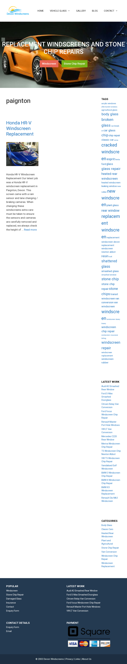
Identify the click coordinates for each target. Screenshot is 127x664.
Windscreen (49, 63)
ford (103, 164)
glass (109, 164)
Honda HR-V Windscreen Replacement (20, 128)
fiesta (117, 159)
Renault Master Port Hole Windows (83, 607)
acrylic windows (108, 103)
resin (104, 256)
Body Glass (106, 525)
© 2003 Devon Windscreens (50, 659)
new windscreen (110, 197)
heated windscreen (110, 182)
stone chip (110, 279)
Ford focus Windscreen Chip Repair (109, 414)
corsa (116, 140)
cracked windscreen (110, 151)
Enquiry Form (12, 611)
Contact (10, 607)
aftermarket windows (109, 107)
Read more (30, 229)
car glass (109, 130)
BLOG (95, 10)
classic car (107, 139)
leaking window (109, 186)
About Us (86, 659)
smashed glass (110, 271)
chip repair (114, 135)
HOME (40, 10)
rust (110, 256)
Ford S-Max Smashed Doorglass (107, 396)
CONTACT (109, 10)
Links (77, 659)
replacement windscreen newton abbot (108, 248)
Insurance (11, 602)
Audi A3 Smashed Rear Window (82, 590)
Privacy (69, 659)
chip (104, 135)
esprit (111, 159)
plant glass (113, 205)
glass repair (111, 169)
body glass (109, 114)
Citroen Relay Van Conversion (81, 598)
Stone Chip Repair (74, 63)
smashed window (108, 275)
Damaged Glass (14, 598)
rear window (110, 210)
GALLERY (81, 10)
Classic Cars (107, 529)
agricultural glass (109, 110)
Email (9, 631)
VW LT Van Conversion (77, 611)
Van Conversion (109, 552)
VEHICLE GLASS (58, 10)
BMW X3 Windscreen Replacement (108, 490)
